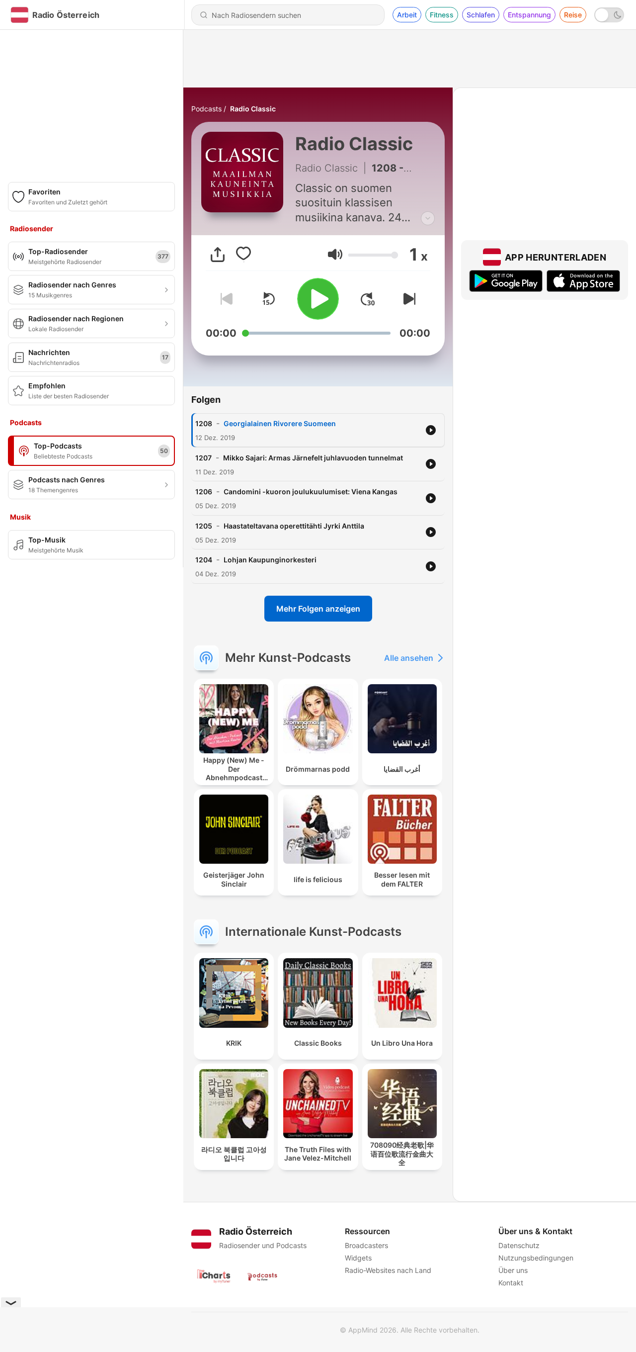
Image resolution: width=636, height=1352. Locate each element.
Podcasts (206, 108)
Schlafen (481, 14)
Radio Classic (253, 108)
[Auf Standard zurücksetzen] (268, 299)
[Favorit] (243, 255)
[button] (335, 254)
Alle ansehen (408, 658)
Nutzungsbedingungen (535, 1258)
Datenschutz (519, 1245)
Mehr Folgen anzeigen (318, 609)
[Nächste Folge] (407, 299)
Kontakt (510, 1282)
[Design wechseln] (609, 14)
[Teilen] (218, 255)
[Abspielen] (318, 299)
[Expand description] (428, 218)
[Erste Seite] (368, 299)
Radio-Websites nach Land (388, 1270)
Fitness (442, 14)
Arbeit (407, 14)
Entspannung (529, 14)
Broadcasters (366, 1245)
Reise (573, 14)
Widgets (358, 1258)
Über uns (513, 1270)
